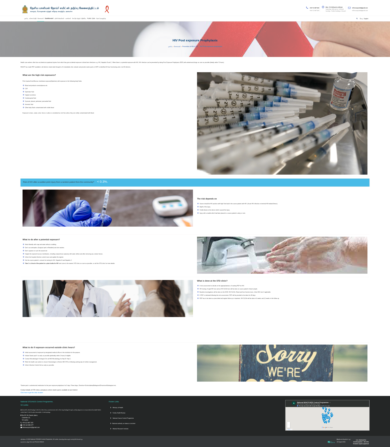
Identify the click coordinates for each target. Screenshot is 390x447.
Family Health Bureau (118, 413)
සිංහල (361, 18)
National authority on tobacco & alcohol (123, 423)
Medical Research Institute (120, 429)
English (366, 18)
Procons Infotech (39, 442)
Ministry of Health (117, 407)
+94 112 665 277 (27, 425)
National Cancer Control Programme (123, 418)
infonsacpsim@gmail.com (31, 427)
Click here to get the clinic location (32, 392)
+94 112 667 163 (27, 423)
